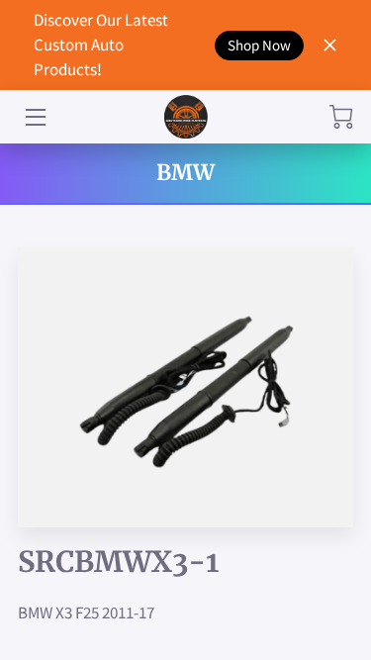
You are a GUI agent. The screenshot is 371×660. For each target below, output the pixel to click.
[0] (341, 117)
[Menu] (34, 117)
